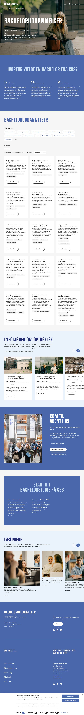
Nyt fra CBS (55, 676)
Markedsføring (46, 136)
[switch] (35, 713)
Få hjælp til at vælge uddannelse (12, 624)
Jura (37, 136)
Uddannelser (11, 8)
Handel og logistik (68, 132)
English (65, 4)
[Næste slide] (78, 350)
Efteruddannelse (10, 668)
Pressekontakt (56, 674)
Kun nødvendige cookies (70, 700)
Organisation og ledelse (60, 136)
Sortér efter (30, 152)
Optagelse (10, 515)
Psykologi (8, 139)
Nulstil (15, 140)
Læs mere (6, 595)
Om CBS (7, 681)
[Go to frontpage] (11, 4)
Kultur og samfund (23, 132)
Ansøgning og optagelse (10, 622)
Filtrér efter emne (9, 128)
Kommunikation (10, 132)
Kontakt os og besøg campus (59, 671)
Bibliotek (7, 677)
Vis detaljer (63, 712)
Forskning (8, 673)
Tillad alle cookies (70, 696)
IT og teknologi (28, 136)
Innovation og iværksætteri (13, 136)
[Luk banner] (82, 694)
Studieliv (34, 512)
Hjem (6, 8)
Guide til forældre (8, 626)
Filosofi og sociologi (54, 132)
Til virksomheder (57, 678)
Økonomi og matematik (38, 132)
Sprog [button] (6, 149)
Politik (72, 136)
